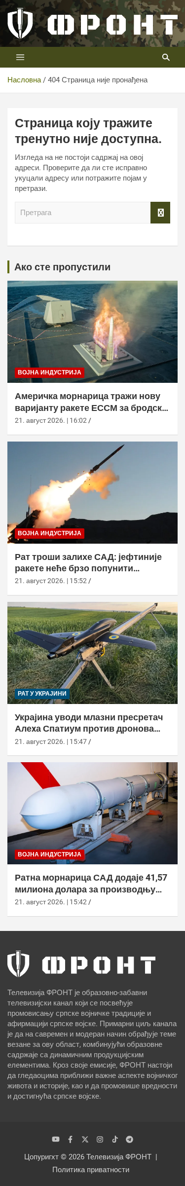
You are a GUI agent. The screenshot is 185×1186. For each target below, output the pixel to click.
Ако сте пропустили (62, 267)
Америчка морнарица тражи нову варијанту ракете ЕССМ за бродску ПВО (91, 407)
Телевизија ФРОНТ (118, 1156)
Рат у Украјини (42, 693)
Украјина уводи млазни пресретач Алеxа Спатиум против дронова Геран (89, 728)
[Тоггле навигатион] (20, 57)
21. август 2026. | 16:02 (51, 420)
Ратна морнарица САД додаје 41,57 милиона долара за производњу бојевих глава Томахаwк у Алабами (91, 889)
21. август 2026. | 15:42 (51, 902)
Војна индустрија (49, 372)
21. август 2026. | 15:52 (51, 581)
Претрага (160, 213)
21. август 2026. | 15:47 (51, 741)
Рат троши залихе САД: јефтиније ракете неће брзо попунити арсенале (88, 568)
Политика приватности (90, 1169)
